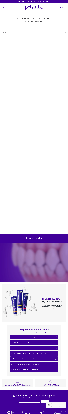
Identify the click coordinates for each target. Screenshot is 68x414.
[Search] (65, 31)
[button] (65, 7)
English (61, 7)
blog (45, 332)
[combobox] (34, 32)
